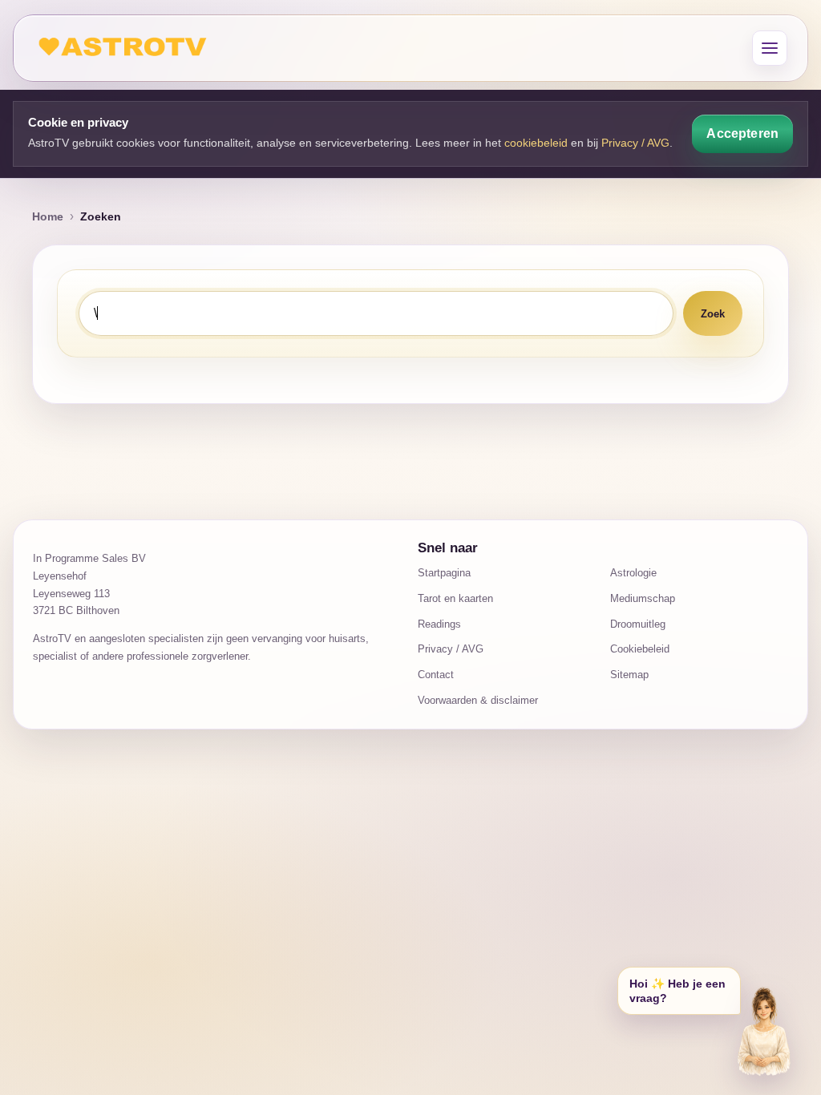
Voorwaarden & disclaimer (478, 700)
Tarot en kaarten (455, 598)
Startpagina (444, 573)
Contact (436, 675)
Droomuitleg (637, 624)
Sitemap (629, 675)
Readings (439, 624)
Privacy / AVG (635, 142)
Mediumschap (642, 598)
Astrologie (633, 573)
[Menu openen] (769, 48)
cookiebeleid (536, 142)
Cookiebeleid (639, 649)
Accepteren (742, 133)
